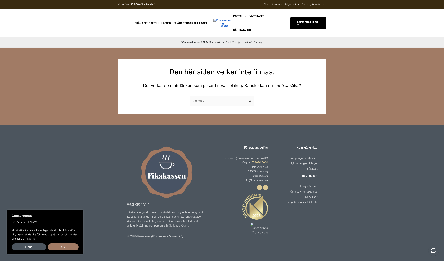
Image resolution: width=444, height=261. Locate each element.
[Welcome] (433, 250)
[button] (244, 16)
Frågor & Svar (292, 4)
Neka (29, 247)
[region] (45, 232)
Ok (63, 247)
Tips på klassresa (273, 4)
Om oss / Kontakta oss (314, 4)
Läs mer (31, 238)
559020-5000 (259, 162)
